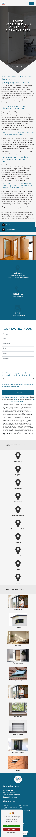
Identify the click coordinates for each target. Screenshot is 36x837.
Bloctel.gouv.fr (13, 433)
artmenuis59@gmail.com (18, 315)
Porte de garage (23, 805)
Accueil (8, 225)
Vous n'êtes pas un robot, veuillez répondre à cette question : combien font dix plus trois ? (17, 374)
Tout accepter (11, 826)
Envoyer (19, 392)
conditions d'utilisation (24, 399)
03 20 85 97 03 (18, 296)
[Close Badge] (27, 832)
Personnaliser (11, 833)
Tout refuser (12, 829)
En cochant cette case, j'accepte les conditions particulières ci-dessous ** (17, 386)
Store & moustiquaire (24, 810)
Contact (6, 809)
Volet (20, 807)
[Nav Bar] (31, 3)
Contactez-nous (11, 229)
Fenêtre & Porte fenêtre (10, 807)
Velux (20, 809)
